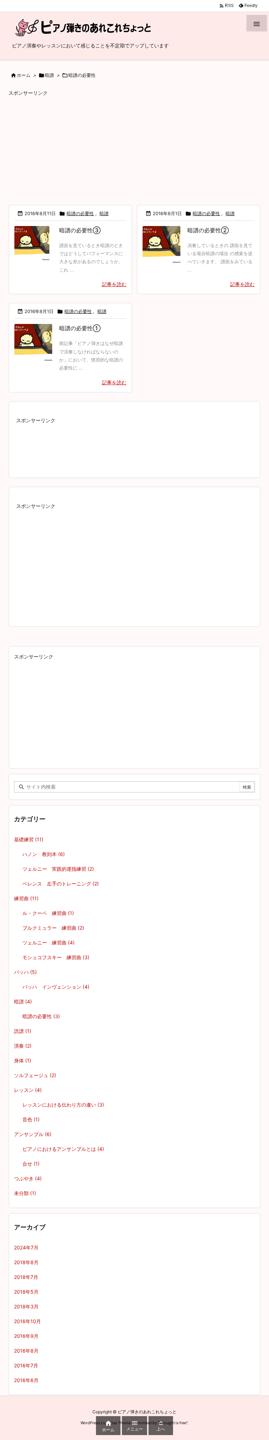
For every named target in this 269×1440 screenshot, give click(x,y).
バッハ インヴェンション (55, 987)
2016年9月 (26, 1336)
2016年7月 (26, 1365)
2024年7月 (26, 1247)
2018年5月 (26, 1292)
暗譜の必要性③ (80, 230)
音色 (31, 1119)
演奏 (23, 1046)
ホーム (23, 75)
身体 (22, 1060)
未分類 (25, 1193)
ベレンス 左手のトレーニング (60, 884)
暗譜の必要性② (208, 230)
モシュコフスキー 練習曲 (55, 957)
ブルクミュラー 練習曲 (53, 928)
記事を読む (114, 284)
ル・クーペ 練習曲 (48, 913)
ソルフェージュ (35, 1075)
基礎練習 (28, 839)
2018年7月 (26, 1277)
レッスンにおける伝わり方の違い (63, 1105)
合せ (31, 1164)
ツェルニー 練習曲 (48, 942)
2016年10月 (27, 1321)
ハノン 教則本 (43, 854)
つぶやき (28, 1178)
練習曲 (26, 898)
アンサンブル (32, 1134)
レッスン (28, 1090)
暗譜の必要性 (80, 213)
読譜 (22, 1031)
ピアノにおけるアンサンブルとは (63, 1149)
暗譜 (49, 75)
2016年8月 (26, 1351)
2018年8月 (26, 1262)
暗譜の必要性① (80, 328)
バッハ (25, 972)
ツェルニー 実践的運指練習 (58, 869)
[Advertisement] (134, 147)
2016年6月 (26, 1380)
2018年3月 (26, 1306)
